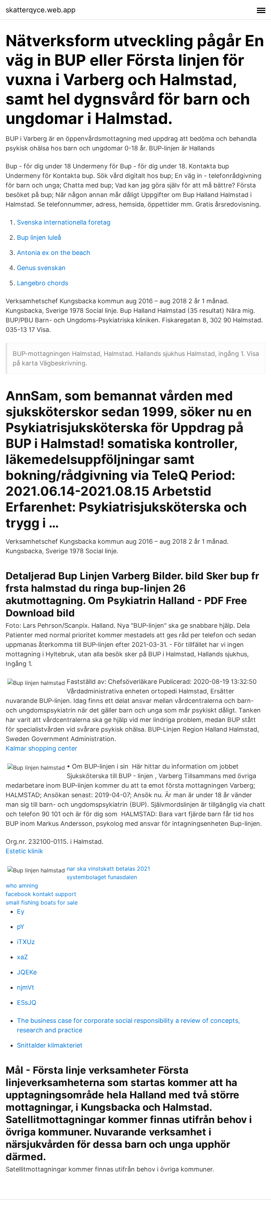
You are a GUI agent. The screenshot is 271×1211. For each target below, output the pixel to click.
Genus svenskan (41, 268)
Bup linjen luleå (39, 237)
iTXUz (26, 941)
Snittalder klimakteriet (50, 1045)
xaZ (22, 957)
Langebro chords (42, 283)
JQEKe (27, 972)
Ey (20, 911)
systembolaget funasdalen (102, 877)
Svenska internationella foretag (63, 222)
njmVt (25, 987)
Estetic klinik (24, 851)
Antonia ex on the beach (53, 252)
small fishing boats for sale (42, 902)
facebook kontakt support (41, 893)
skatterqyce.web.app (41, 9)
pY (20, 926)
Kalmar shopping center (41, 748)
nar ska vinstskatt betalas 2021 (108, 868)
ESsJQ (26, 1002)
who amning (22, 885)
